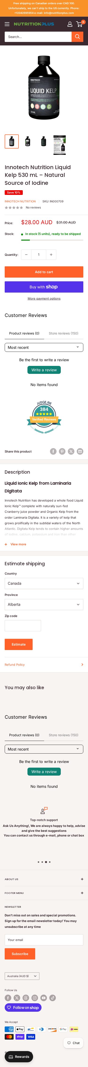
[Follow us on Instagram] (34, 998)
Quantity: (11, 255)
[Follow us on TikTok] (52, 998)
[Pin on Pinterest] (62, 451)
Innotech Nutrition (20, 201)
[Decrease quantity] (26, 255)
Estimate (19, 644)
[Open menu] (7, 24)
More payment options (44, 298)
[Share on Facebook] (53, 451)
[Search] (77, 37)
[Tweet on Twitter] (71, 451)
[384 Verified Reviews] (44, 436)
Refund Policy (15, 664)
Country (11, 573)
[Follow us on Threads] (26, 998)
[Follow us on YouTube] (43, 998)
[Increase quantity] (51, 255)
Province (11, 595)
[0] (79, 24)
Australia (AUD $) (18, 976)
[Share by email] (80, 451)
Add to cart (44, 272)
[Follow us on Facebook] (8, 998)
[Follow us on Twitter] (17, 998)
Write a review (44, 370)
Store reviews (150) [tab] (63, 333)
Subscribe (20, 954)
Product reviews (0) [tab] (24, 333)
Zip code (11, 616)
